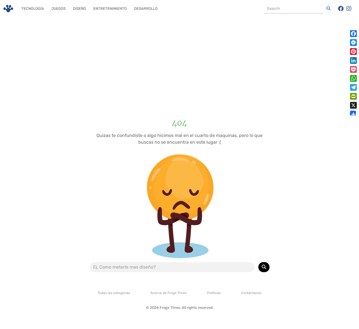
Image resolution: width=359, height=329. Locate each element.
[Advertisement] (179, 63)
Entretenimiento (110, 8)
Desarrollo (146, 8)
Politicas (214, 293)
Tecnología (32, 8)
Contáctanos (251, 293)
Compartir (352, 112)
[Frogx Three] (8, 8)
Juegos (58, 8)
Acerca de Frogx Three (168, 293)
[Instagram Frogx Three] (348, 8)
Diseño (79, 8)
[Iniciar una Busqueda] (328, 8)
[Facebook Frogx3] (341, 8)
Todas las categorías (114, 293)
